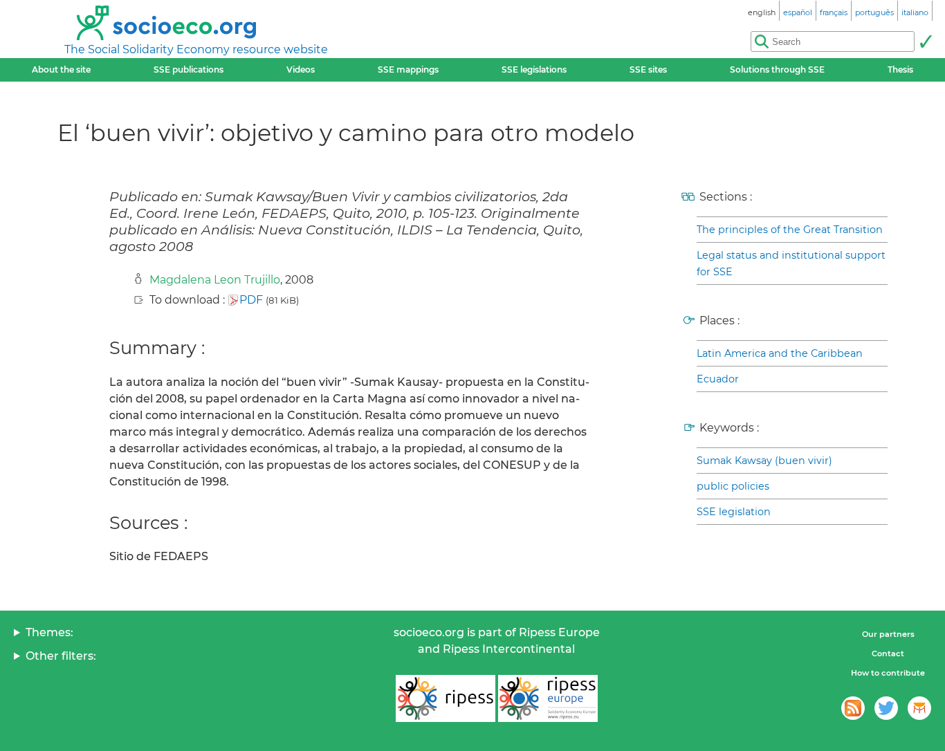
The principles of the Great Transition (790, 229)
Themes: (49, 632)
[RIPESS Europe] (548, 698)
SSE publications (188, 69)
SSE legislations (534, 69)
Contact (888, 653)
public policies (733, 486)
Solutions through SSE (777, 69)
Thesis (900, 69)
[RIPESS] (445, 698)
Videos (300, 69)
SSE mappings (408, 69)
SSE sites (648, 69)
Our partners (888, 634)
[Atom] (853, 708)
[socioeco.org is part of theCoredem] (919, 708)
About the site (61, 69)
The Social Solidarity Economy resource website (196, 49)
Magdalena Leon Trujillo (214, 279)
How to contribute (888, 673)
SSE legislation (734, 512)
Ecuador (718, 379)
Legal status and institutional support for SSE (791, 263)
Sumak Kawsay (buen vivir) (764, 460)
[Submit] (926, 41)
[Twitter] (886, 708)
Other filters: (61, 655)
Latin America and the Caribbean (780, 353)
